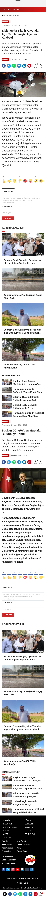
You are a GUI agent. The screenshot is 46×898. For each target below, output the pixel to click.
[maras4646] (31, 869)
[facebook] (4, 66)
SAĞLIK (6, 831)
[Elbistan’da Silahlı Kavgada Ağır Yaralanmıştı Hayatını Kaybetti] (23, 84)
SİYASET (28, 831)
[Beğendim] (4, 177)
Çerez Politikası (31, 878)
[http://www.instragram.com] (13, 869)
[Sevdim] (14, 177)
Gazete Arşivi (22, 851)
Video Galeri (7, 844)
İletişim (21, 878)
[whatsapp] (14, 66)
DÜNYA (28, 820)
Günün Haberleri (23, 844)
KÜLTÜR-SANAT (10, 827)
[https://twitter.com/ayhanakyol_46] (8, 869)
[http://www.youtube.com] (17, 869)
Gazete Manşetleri (9, 860)
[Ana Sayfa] (2, 16)
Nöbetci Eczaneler (9, 863)
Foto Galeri (6, 841)
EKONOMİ (7, 824)
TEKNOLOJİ (30, 834)
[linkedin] (24, 66)
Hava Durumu (7, 856)
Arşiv (19, 848)
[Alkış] (9, 177)
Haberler (8, 15)
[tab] (8, 191)
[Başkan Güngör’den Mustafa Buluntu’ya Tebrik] (23, 480)
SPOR (5, 834)
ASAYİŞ (6, 820)
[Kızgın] (25, 177)
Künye (14, 878)
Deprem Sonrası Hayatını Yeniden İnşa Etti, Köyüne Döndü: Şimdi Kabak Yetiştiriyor (22, 331)
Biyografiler (6, 851)
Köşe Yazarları (7, 848)
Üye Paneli (21, 841)
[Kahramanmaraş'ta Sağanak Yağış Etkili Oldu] (23, 279)
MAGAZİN (29, 827)
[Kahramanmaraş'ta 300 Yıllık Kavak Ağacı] (23, 349)
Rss (8, 878)
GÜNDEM (16, 15)
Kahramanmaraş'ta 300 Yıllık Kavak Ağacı (19, 366)
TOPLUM (7, 838)
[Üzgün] (41, 177)
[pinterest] (29, 66)
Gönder (8, 218)
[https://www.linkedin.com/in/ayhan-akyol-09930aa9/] (22, 869)
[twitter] (9, 66)
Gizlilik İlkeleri (22, 883)
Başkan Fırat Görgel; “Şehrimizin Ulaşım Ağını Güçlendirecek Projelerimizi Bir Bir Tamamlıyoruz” (22, 262)
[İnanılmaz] (36, 177)
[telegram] (19, 66)
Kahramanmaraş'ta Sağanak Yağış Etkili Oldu (22, 296)
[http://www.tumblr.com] (27, 869)
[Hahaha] (30, 177)
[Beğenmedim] (20, 177)
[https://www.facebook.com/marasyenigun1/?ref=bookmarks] (3, 869)
